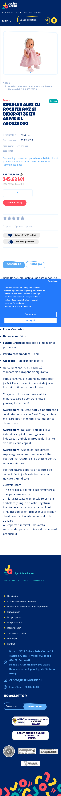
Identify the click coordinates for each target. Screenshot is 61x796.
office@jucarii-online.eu (25, 680)
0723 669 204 (34, 12)
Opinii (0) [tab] (35, 264)
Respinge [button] (53, 281)
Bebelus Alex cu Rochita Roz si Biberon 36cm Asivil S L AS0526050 (30, 88)
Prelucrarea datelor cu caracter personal (27, 606)
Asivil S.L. (25, 135)
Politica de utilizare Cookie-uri (22, 601)
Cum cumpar (13, 611)
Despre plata (14, 617)
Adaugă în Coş (14, 202)
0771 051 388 (21, 12)
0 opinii (7, 226)
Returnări (12, 638)
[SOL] (30, 735)
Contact (11, 643)
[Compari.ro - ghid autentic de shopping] (9, 751)
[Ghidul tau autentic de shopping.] (27, 751)
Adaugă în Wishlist (25, 235)
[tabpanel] (30, 55)
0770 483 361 (7, 12)
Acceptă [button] (30, 320)
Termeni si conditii (16, 633)
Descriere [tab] (14, 264)
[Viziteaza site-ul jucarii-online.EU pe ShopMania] (49, 751)
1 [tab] (30, 72)
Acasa (6, 82)
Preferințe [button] (30, 314)
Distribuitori (13, 595)
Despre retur (14, 627)
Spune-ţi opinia (23, 226)
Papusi (6, 100)
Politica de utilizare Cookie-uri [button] (18, 306)
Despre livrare (14, 622)
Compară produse (24, 241)
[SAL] (30, 721)
